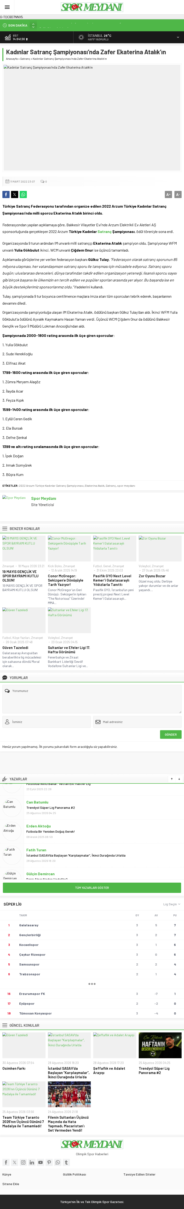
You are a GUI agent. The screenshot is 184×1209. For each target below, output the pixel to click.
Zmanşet (8, 566)
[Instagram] (23, 1162)
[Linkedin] (31, 1162)
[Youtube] (40, 1162)
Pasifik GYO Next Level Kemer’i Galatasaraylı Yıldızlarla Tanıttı (112, 580)
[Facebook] (6, 1162)
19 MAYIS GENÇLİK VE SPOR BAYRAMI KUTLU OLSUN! (20, 575)
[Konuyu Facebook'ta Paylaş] (6, 194)
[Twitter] (14, 1162)
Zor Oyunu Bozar (152, 576)
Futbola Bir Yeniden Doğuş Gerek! (50, 819)
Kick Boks (55, 566)
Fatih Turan (36, 838)
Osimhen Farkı (13, 1068)
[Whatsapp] (57, 1162)
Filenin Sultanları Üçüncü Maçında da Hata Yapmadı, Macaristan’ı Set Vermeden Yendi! (68, 1123)
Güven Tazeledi (15, 647)
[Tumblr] (66, 1162)
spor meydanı (126, 485)
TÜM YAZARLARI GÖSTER (92, 888)
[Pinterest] (49, 1162)
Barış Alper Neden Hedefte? (47, 867)
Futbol (97, 566)
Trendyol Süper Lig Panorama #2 (50, 795)
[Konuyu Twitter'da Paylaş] (14, 194)
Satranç (25, 58)
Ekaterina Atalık (94, 485)
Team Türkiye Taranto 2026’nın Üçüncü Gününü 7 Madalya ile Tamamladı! (23, 1121)
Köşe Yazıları (21, 638)
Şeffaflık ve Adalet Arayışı (58, 25)
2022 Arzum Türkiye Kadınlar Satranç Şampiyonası (51, 485)
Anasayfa (12, 58)
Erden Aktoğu (38, 814)
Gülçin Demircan (40, 861)
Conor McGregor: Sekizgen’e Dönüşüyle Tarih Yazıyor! (65, 580)
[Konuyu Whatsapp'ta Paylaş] (23, 194)
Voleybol (144, 566)
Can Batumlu (37, 790)
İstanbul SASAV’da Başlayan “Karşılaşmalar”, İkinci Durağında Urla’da (76, 843)
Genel (107, 566)
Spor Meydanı (43, 498)
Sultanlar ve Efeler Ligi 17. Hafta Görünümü (69, 649)
